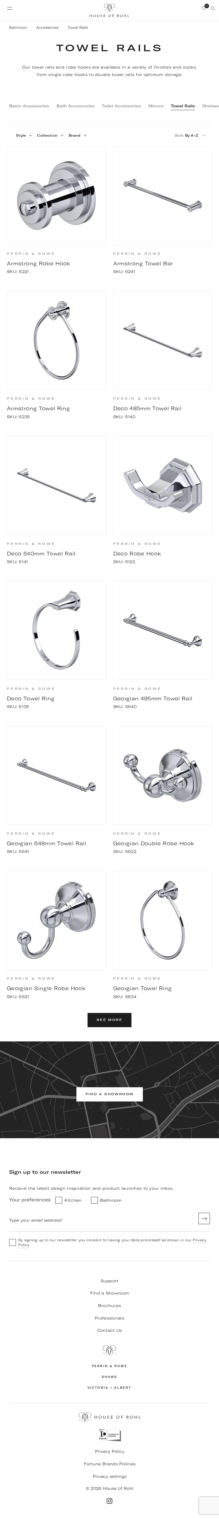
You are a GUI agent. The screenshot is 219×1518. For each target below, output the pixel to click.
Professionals (109, 1318)
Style (21, 135)
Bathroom (18, 27)
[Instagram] (109, 1501)
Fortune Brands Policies (109, 1463)
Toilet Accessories (121, 105)
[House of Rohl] (109, 1350)
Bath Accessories (75, 105)
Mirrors (156, 105)
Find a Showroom (109, 1293)
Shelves (210, 105)
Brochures (109, 1305)
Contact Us (109, 1330)
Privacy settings (110, 1476)
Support (110, 1280)
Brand (74, 135)
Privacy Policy (109, 1451)
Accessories (47, 27)
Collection (47, 135)
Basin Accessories (29, 105)
